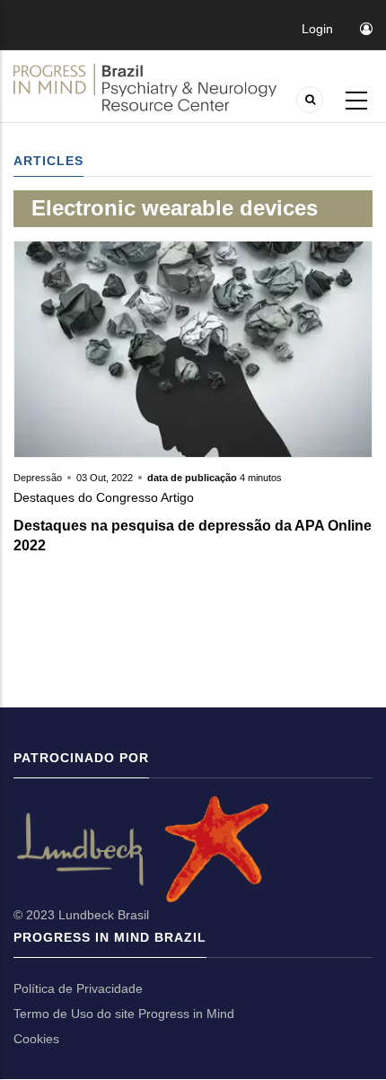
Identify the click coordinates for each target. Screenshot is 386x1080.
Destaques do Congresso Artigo (103, 497)
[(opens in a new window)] (15, 848)
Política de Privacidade (78, 988)
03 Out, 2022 (104, 477)
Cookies (36, 1039)
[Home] (144, 87)
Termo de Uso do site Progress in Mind (123, 1013)
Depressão (39, 477)
